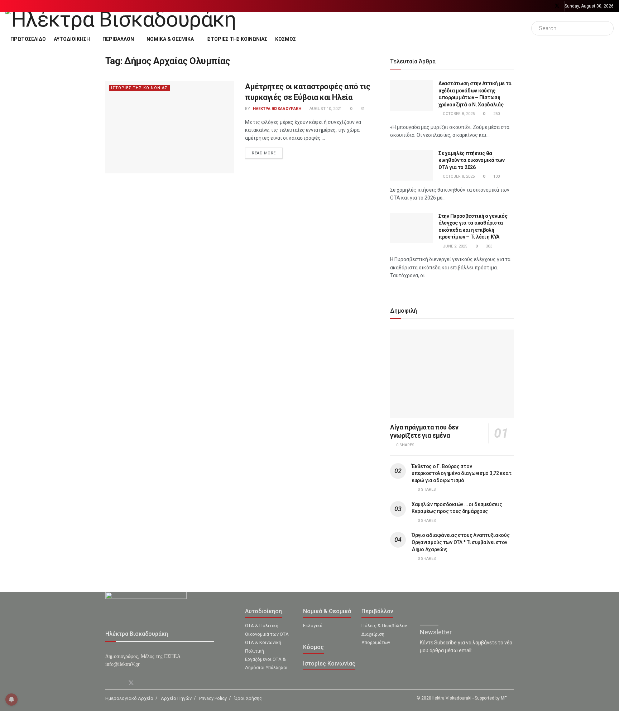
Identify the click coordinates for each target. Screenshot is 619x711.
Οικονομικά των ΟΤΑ (267, 634)
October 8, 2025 (458, 113)
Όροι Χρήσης (248, 698)
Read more (264, 153)
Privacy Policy (213, 698)
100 (496, 176)
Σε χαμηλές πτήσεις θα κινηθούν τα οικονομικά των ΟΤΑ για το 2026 (471, 160)
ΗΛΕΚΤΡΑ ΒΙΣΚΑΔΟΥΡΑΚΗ (277, 108)
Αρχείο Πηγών (176, 698)
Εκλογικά (312, 625)
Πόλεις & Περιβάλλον (384, 625)
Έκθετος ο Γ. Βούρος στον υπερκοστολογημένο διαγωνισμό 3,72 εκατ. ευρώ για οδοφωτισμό (462, 473)
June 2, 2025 (454, 246)
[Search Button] (607, 28)
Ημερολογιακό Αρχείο (129, 698)
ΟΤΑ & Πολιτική (261, 625)
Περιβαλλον (118, 39)
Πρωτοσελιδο (28, 39)
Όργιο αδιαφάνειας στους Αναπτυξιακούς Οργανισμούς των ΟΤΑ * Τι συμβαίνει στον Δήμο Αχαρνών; (461, 542)
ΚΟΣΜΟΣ (285, 39)
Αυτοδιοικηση (72, 39)
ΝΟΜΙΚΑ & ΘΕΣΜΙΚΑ (170, 39)
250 (496, 113)
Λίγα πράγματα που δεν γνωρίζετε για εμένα (424, 431)
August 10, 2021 (325, 108)
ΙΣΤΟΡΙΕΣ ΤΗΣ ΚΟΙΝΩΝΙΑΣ (236, 39)
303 (488, 246)
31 (362, 108)
